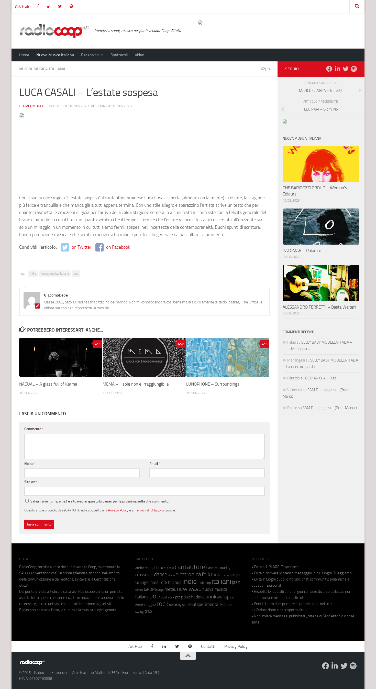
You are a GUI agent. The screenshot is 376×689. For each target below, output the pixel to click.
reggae (150, 604)
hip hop (175, 582)
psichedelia (194, 597)
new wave (189, 588)
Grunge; (142, 582)
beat (152, 567)
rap (226, 597)
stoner (228, 604)
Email (154, 464)
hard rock (158, 582)
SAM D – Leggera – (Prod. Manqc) (330, 408)
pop (76, 273)
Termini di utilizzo (148, 510)
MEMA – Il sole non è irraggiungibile (136, 384)
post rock (167, 597)
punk (210, 597)
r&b (219, 597)
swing (139, 612)
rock (162, 604)
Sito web (31, 482)
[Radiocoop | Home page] (54, 30)
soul (192, 604)
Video (139, 54)
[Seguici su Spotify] (354, 69)
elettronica (188, 574)
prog (179, 597)
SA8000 (25, 573)
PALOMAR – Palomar (302, 250)
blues (161, 567)
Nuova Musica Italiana (55, 54)
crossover (144, 574)
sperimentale (209, 604)
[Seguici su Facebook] (329, 69)
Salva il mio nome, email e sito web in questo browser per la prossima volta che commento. (99, 501)
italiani (221, 581)
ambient (141, 568)
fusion (225, 575)
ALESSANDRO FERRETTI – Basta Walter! (319, 307)
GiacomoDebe (35, 106)
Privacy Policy (118, 510)
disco (171, 575)
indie (33, 273)
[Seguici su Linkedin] (337, 69)
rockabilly (175, 605)
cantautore (190, 567)
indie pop (204, 583)
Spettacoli (119, 54)
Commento (33, 429)
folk (206, 574)
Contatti (208, 646)
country (224, 567)
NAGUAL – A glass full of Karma (48, 384)
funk (215, 574)
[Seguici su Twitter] (345, 69)
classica (212, 568)
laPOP (149, 589)
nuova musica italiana (55, 273)
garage (234, 575)
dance (160, 574)
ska (184, 605)
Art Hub (22, 6)
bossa (170, 568)
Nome (30, 464)
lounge (159, 590)
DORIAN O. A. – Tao (320, 378)
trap (148, 611)
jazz (236, 582)
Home (24, 54)
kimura (139, 590)
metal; (170, 589)
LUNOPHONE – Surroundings (212, 384)
